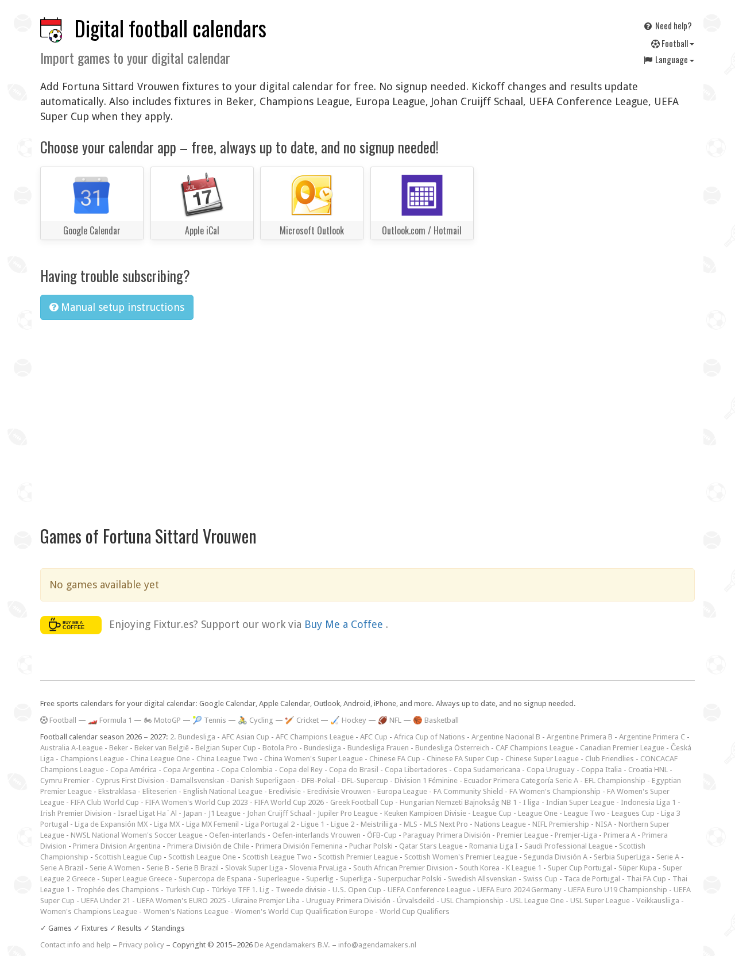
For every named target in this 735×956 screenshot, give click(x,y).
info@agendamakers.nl (377, 944)
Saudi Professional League (568, 846)
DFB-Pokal (318, 780)
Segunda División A (555, 857)
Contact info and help (75, 944)
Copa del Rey (301, 769)
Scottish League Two (277, 857)
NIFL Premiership (560, 824)
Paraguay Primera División (446, 835)
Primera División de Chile (208, 846)
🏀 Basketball (436, 720)
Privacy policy (141, 944)
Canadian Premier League (622, 747)
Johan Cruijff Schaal (279, 813)
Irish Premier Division (75, 813)
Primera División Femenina (299, 846)
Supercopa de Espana (215, 878)
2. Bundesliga (192, 737)
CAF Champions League (535, 747)
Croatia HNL (648, 769)
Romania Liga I (493, 846)
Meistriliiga (379, 824)
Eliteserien (159, 791)
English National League (222, 791)
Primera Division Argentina (117, 846)
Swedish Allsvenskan (482, 878)
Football (675, 43)
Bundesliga (322, 747)
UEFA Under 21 (105, 900)
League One (538, 813)
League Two (584, 813)
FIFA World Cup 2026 (289, 802)
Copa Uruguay (551, 769)
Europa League (402, 791)
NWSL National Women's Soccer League (137, 835)
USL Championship (472, 900)
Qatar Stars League (431, 846)
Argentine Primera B (580, 737)
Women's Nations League (186, 911)
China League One (160, 758)
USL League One (537, 900)
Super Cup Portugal (580, 868)
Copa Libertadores (416, 769)
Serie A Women (115, 868)
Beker (118, 747)
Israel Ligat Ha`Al (147, 813)
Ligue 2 (342, 824)
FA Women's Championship (555, 791)
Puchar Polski (371, 846)
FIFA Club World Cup (105, 802)
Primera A (620, 835)
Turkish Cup (185, 889)
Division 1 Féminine (426, 780)
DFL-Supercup (365, 780)
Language (671, 59)
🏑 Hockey (348, 720)
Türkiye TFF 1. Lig (240, 889)
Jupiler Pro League (348, 813)
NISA (603, 824)
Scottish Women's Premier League (460, 857)
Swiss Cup (540, 878)
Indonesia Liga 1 (648, 802)
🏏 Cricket (302, 720)
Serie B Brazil (197, 868)
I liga (531, 802)
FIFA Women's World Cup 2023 (196, 802)
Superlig (320, 878)
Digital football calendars (170, 28)
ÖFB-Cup (382, 835)
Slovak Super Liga (254, 868)
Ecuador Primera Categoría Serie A (521, 780)
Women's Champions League (88, 911)
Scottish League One (202, 857)
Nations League (500, 824)
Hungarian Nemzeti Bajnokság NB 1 (458, 802)
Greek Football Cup (361, 802)
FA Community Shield (468, 791)
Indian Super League (580, 802)
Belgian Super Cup (225, 747)
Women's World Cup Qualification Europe (304, 911)
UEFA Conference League (429, 889)
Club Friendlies (609, 758)
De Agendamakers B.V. (292, 944)
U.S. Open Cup (356, 889)
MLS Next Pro (446, 824)
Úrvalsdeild (416, 900)
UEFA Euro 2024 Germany (519, 889)
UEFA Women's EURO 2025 (181, 900)
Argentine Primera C (652, 737)
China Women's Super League (313, 758)
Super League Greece (137, 878)
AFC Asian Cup (245, 737)
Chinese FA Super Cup (463, 758)
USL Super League (600, 900)
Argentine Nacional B (505, 737)
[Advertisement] (367, 415)
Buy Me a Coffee (345, 624)
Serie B (157, 868)
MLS (410, 824)
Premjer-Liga (576, 835)
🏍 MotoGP (162, 720)
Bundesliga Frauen (378, 747)
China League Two (227, 758)
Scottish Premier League (358, 857)
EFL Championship (615, 780)
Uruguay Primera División (348, 900)
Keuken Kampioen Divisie (425, 813)
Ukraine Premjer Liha (266, 900)
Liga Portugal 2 (270, 824)
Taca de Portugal (592, 878)
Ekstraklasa (117, 791)
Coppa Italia (601, 769)
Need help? (672, 25)
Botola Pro (279, 747)
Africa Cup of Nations (429, 737)
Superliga (356, 878)
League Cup (492, 813)
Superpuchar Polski (410, 878)
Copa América (133, 769)
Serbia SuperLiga (622, 857)
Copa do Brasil (353, 769)
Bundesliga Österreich (452, 747)
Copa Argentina (189, 769)
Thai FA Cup (646, 878)
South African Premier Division (403, 868)
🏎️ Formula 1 (110, 720)
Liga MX (167, 824)
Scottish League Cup (128, 857)
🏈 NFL (389, 720)
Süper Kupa (637, 868)
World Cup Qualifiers (415, 911)
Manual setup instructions (121, 307)
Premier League (522, 835)
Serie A (667, 857)
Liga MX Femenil (212, 824)
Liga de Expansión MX (111, 824)
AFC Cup (374, 737)
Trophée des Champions (117, 889)
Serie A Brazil (61, 868)
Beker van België (161, 747)
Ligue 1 (312, 824)
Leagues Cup (633, 813)
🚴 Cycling (255, 720)
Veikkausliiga (657, 900)
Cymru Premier (65, 780)
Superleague (279, 878)
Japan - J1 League (212, 813)
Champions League (92, 758)
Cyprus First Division (130, 780)
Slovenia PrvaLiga (318, 868)
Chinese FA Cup (394, 758)
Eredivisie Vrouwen (339, 791)
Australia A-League (71, 747)
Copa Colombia (247, 769)
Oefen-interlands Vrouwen (316, 835)
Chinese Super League (542, 758)
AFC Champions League (315, 737)
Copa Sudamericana (487, 769)
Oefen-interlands (237, 835)
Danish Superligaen (263, 780)
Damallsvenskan (198, 780)
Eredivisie (285, 791)
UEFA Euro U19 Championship (617, 889)
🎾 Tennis (209, 720)
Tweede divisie (301, 889)
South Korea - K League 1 (500, 868)
